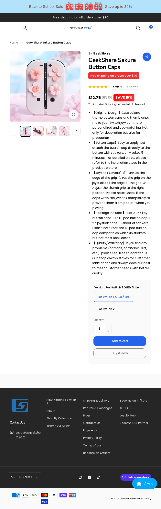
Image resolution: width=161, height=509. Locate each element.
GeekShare (99, 53)
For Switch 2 (106, 309)
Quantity (98, 320)
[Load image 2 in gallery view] (38, 131)
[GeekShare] (19, 412)
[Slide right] (76, 131)
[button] (12, 28)
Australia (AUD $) (22, 477)
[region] (80, 6)
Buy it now (120, 353)
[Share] (147, 57)
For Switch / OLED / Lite (114, 297)
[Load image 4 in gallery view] (64, 131)
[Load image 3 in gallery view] (51, 131)
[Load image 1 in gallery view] (25, 131)
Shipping (110, 104)
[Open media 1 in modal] (45, 86)
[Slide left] (14, 131)
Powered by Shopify (141, 498)
